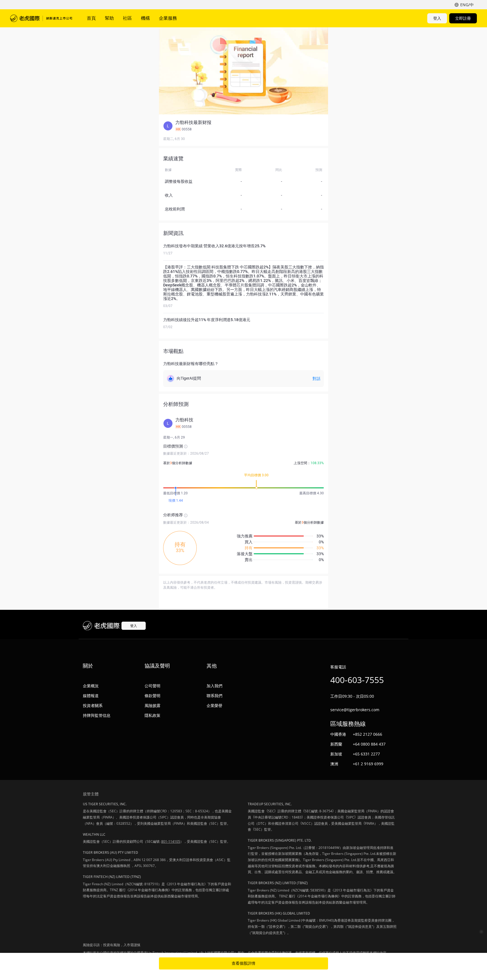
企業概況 (91, 685)
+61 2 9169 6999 (368, 763)
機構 (145, 18)
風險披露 (152, 705)
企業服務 (168, 18)
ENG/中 (467, 4)
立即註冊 (463, 18)
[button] (243, 125)
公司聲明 (152, 685)
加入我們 (214, 685)
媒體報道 (91, 695)
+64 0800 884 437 (369, 744)
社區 (127, 18)
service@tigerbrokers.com (354, 709)
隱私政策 (152, 715)
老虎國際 (41, 18)
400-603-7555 (357, 680)
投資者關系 (93, 705)
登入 (437, 18)
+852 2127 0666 (367, 734)
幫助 (109, 18)
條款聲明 (152, 695)
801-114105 (170, 841)
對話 (316, 378)
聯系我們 (214, 695)
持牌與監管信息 (96, 715)
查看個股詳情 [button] (243, 963)
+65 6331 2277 (366, 754)
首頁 (91, 18)
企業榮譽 (214, 705)
